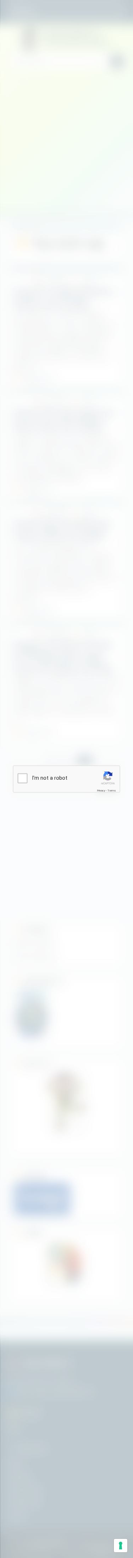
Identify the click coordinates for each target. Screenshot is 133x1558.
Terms (111, 790)
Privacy (101, 790)
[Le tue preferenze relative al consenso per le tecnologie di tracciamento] (120, 1545)
